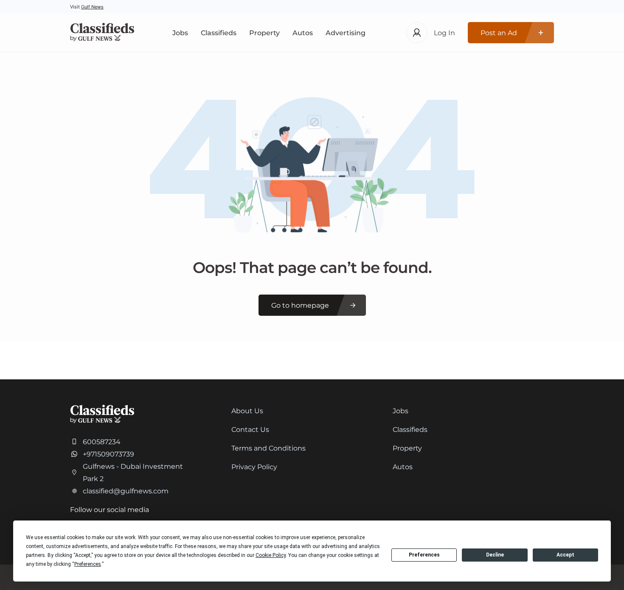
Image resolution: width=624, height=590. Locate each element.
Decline (495, 555)
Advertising (345, 33)
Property (264, 33)
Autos (302, 33)
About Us (247, 411)
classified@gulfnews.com (126, 491)
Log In (444, 33)
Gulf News (92, 7)
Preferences (424, 555)
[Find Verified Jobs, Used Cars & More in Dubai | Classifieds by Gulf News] (102, 33)
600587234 (102, 442)
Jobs (180, 33)
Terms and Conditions (268, 448)
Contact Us (250, 430)
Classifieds (218, 33)
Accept (565, 555)
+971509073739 (108, 454)
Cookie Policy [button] (271, 555)
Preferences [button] (87, 564)
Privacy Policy (254, 467)
